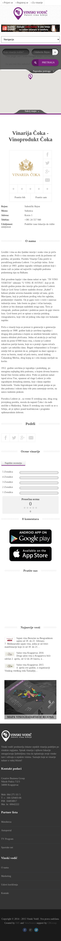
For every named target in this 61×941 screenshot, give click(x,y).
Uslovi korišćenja (9, 884)
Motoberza (6, 822)
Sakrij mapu (30, 111)
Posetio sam (41, 197)
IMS (17, 923)
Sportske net (7, 847)
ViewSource (30, 923)
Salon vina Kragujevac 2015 (30, 665)
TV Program (7, 839)
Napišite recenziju (13, 463)
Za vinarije (37, 2)
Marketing (6, 876)
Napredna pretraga (41, 71)
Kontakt (5, 893)
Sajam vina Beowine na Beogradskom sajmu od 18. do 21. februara (34, 639)
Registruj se (22, 2)
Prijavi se (8, 2)
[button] (30, 76)
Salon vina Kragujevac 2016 (30, 653)
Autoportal (6, 830)
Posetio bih (20, 197)
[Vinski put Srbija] (30, 13)
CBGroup (52, 923)
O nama (5, 867)
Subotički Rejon (32, 206)
